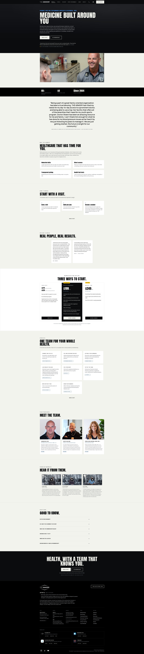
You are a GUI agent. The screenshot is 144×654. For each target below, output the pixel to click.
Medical (53, 1)
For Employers (96, 619)
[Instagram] (41, 650)
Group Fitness (83, 619)
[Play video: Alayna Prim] (51, 479)
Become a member (72, 318)
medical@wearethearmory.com (72, 621)
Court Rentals (83, 623)
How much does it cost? (64, 534)
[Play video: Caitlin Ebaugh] (72, 479)
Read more (42, 451)
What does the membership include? (64, 529)
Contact (84, 2)
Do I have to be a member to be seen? (64, 524)
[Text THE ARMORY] (93, 2)
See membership (56, 37)
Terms (99, 651)
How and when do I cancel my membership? (64, 543)
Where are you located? (64, 539)
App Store (46, 636)
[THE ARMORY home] (45, 2)
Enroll (46, 643)
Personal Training (84, 618)
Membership (83, 612)
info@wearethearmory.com (71, 617)
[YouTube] (48, 650)
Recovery (64, 2)
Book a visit (44, 37)
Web (56, 636)
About (80, 2)
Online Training (83, 621)
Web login (55, 643)
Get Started (100, 2)
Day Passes (82, 614)
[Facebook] (44, 650)
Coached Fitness (83, 616)
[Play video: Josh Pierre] (92, 479)
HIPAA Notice (102, 651)
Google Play (52, 636)
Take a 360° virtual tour (97, 586)
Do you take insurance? (64, 519)
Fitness (59, 2)
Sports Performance (72, 2)
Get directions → (43, 620)
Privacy (96, 651)
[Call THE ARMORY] (89, 2)
